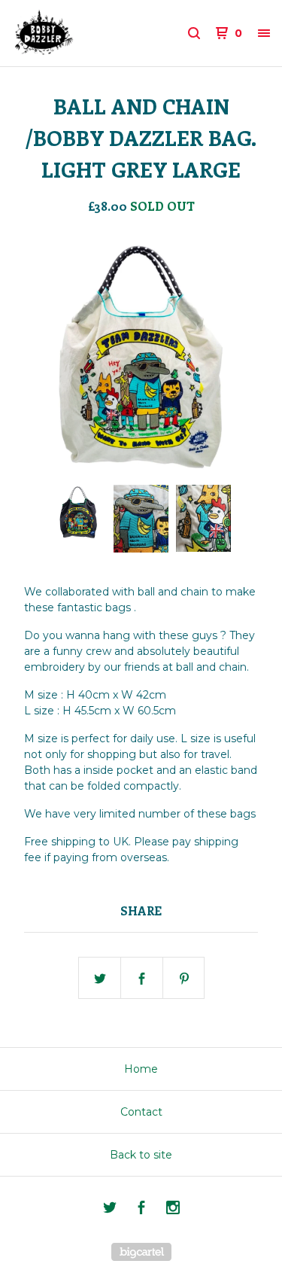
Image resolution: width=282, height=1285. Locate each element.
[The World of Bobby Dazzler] (76, 33)
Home (141, 1069)
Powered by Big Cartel (141, 1252)
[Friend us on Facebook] (141, 1210)
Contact (141, 1112)
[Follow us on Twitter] (110, 1210)
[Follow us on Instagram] (173, 1210)
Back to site (141, 1155)
